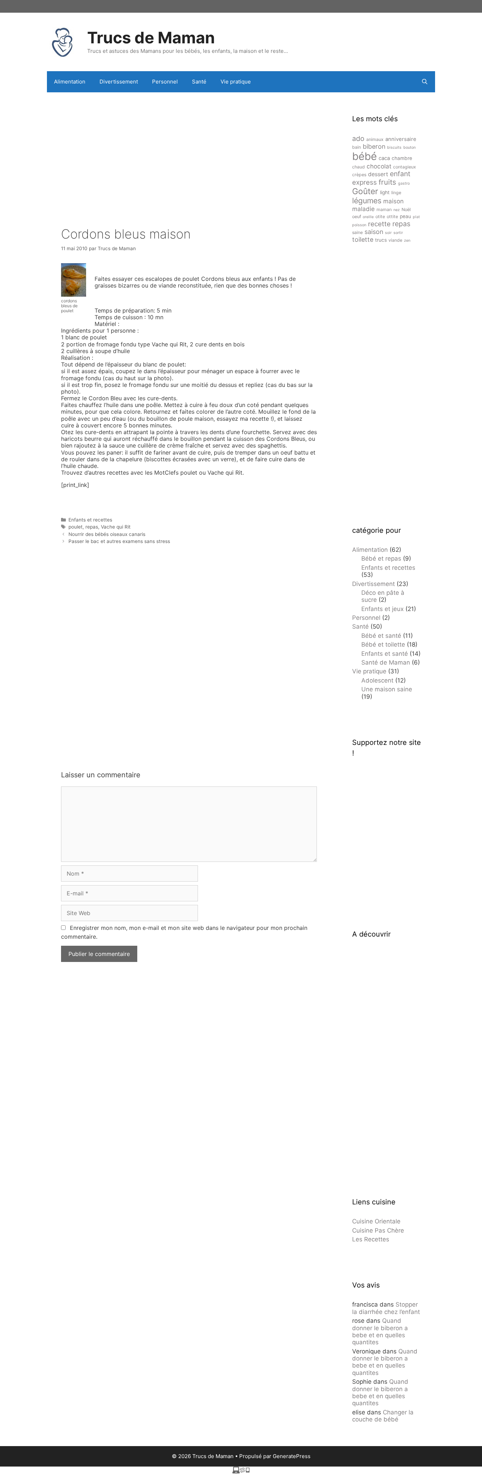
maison (393, 201)
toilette (362, 239)
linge (396, 192)
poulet (75, 527)
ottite (392, 216)
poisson (359, 225)
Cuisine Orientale (376, 1221)
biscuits (394, 147)
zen (407, 240)
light (385, 192)
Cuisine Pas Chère (378, 1230)
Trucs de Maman (151, 37)
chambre (402, 158)
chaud (358, 166)
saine (357, 232)
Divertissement (119, 81)
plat (416, 217)
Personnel (165, 81)
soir (388, 232)
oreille (368, 217)
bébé (364, 156)
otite (380, 216)
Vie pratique (236, 81)
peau (405, 216)
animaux (375, 139)
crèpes (359, 174)
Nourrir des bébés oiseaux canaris (106, 534)
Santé (199, 81)
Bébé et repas (381, 558)
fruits (387, 182)
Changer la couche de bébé (383, 1416)
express (364, 182)
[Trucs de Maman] (63, 41)
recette (379, 224)
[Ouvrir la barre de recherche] (424, 81)
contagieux (404, 166)
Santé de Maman (385, 662)
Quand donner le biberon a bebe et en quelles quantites (380, 1331)
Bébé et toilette (383, 644)
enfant (400, 173)
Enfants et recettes (90, 520)
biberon (374, 146)
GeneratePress (292, 1456)
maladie (363, 208)
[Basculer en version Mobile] (241, 1471)
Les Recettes (370, 1239)
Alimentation (69, 81)
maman (384, 209)
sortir (398, 232)
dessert (378, 174)
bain (356, 147)
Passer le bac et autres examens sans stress (119, 541)
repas (91, 527)
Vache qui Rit (116, 527)
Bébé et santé (381, 635)
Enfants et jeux (382, 608)
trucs (381, 240)
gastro (404, 183)
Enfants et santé (384, 653)
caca (384, 158)
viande (395, 240)
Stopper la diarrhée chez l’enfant (386, 1308)
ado (358, 138)
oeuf (356, 216)
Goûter (365, 191)
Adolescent (377, 680)
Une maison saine (386, 689)
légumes (366, 200)
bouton (409, 147)
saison (373, 231)
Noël (406, 209)
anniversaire (400, 139)
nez (396, 210)
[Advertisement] (189, 148)
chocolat (379, 166)
